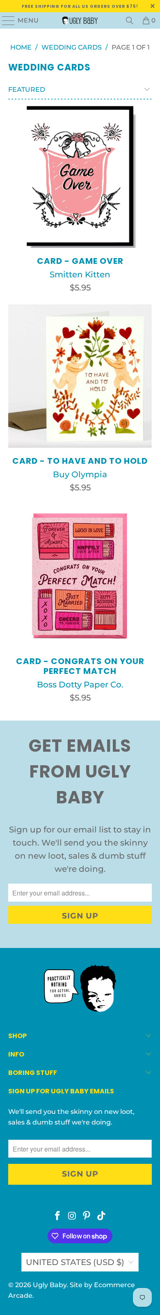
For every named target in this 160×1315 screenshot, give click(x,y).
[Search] (129, 20)
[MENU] (5, 20)
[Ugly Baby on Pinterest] (87, 1216)
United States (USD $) (75, 1262)
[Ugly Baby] (80, 20)
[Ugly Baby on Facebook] (58, 1216)
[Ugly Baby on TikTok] (102, 1216)
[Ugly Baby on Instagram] (72, 1216)
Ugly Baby (49, 1285)
